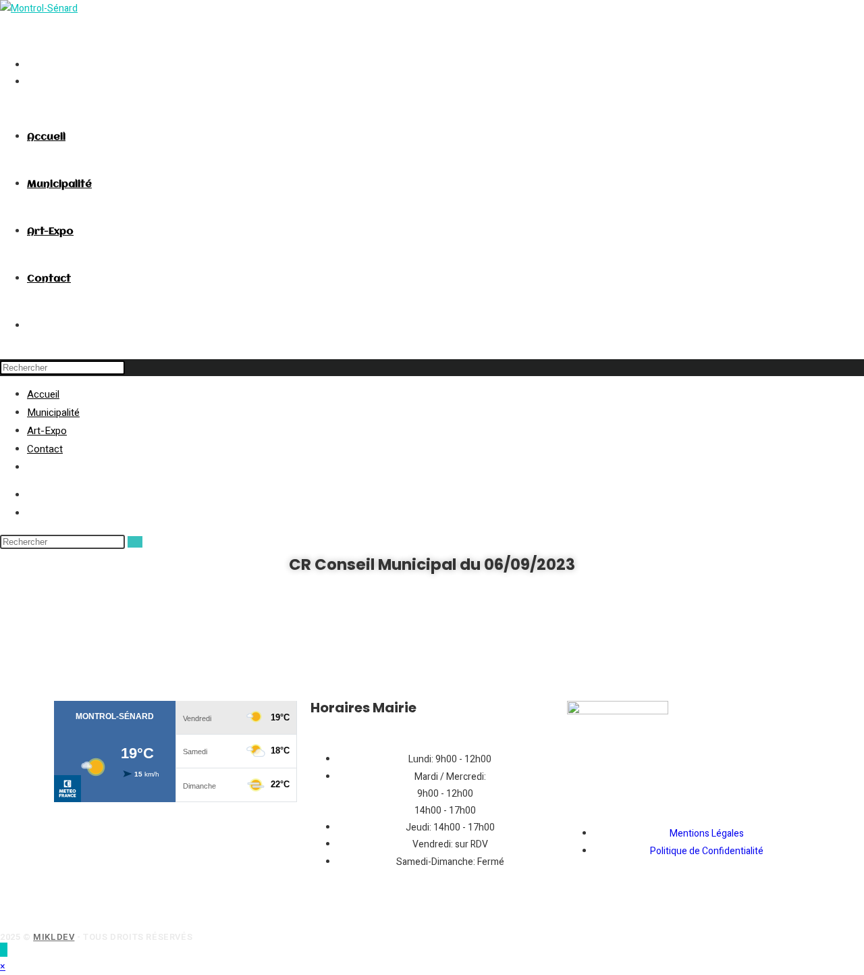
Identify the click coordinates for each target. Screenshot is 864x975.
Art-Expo (47, 430)
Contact (45, 449)
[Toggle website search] (30, 326)
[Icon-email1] (23, 903)
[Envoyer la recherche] (135, 541)
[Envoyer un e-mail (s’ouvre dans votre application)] (30, 65)
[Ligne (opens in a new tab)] (30, 82)
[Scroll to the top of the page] (3, 950)
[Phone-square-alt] (59, 903)
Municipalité (53, 412)
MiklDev (53, 936)
